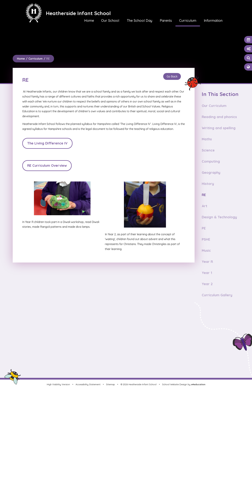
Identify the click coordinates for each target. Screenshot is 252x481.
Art (204, 206)
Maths (207, 139)
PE (204, 228)
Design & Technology (219, 217)
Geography (211, 172)
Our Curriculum (214, 105)
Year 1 (207, 273)
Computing (211, 161)
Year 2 (207, 284)
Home (21, 58)
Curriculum (35, 58)
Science (208, 150)
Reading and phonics (219, 117)
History (208, 183)
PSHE (206, 239)
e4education (198, 384)
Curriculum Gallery (217, 295)
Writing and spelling (219, 128)
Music (206, 250)
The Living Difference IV (47, 143)
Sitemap (110, 384)
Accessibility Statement (88, 384)
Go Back (172, 76)
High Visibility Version (58, 384)
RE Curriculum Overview (47, 165)
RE (48, 58)
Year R (207, 261)
